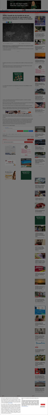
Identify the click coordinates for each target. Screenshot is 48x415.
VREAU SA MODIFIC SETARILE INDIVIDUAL (42, 406)
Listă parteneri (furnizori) (25, 406)
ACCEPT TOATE (43, 404)
